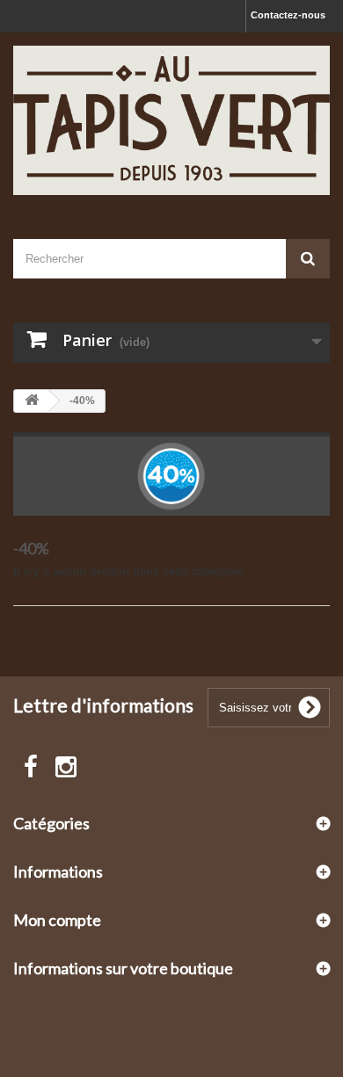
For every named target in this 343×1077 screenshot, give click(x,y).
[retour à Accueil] (31, 401)
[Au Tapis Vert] (171, 120)
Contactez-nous (288, 15)
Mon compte (57, 919)
